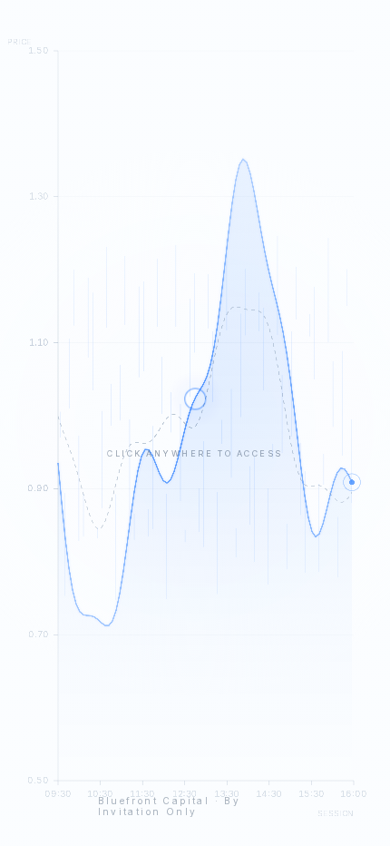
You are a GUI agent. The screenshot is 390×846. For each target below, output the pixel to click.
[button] (194, 423)
